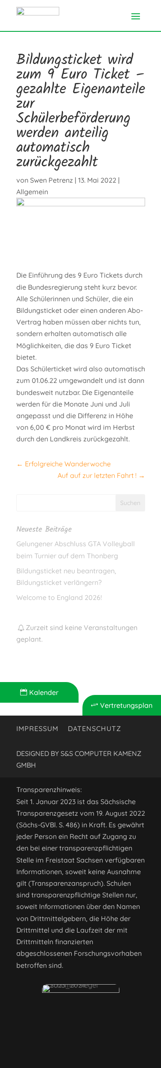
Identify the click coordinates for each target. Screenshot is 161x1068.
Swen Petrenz (51, 180)
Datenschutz (94, 729)
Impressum (37, 729)
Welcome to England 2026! (59, 597)
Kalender (39, 692)
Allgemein (32, 191)
